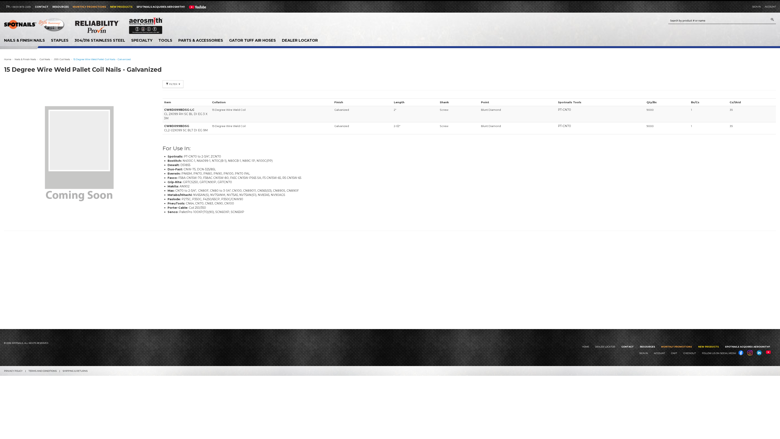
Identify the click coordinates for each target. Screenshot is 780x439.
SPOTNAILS (34, 26)
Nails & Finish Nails (24, 40)
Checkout (689, 353)
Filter (173, 84)
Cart (674, 353)
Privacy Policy (13, 370)
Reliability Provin (105, 26)
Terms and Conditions (42, 370)
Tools (165, 40)
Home (585, 346)
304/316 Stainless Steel (100, 40)
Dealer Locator (300, 40)
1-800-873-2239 (21, 6)
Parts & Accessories (200, 40)
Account (770, 6)
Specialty (141, 40)
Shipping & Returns (75, 370)
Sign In (756, 6)
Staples (59, 40)
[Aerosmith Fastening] (146, 24)
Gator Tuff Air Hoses (252, 40)
